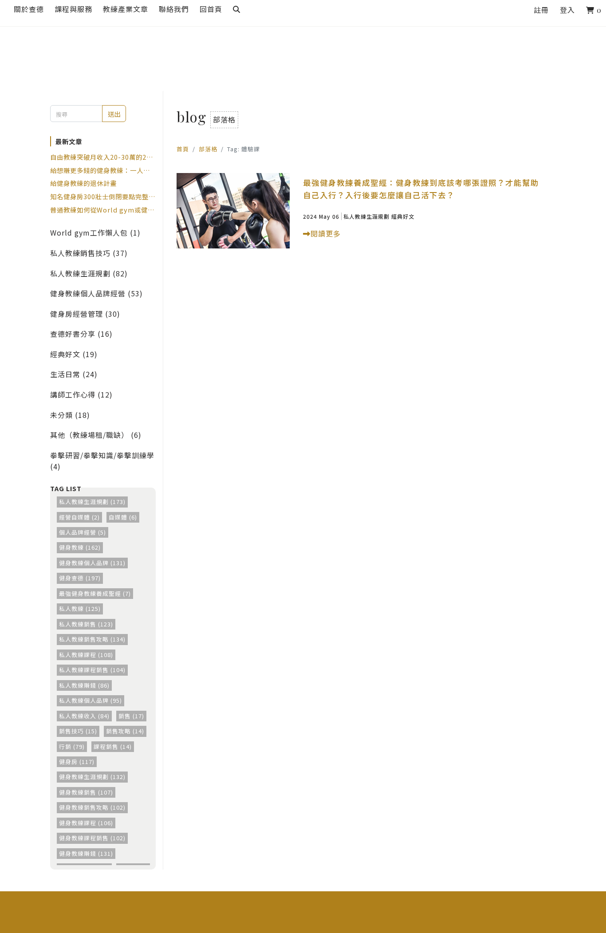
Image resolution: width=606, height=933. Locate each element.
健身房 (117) (76, 761)
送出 (114, 113)
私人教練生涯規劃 (366, 216)
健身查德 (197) (80, 578)
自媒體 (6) (123, 517)
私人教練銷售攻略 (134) (92, 639)
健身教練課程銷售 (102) (92, 838)
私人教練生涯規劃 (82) (89, 273)
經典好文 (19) (74, 354)
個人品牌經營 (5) (82, 532)
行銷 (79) (72, 746)
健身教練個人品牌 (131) (92, 563)
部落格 (208, 149)
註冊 (541, 10)
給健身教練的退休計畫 (83, 183)
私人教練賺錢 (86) (84, 685)
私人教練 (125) (80, 608)
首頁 (183, 149)
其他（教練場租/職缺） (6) (96, 434)
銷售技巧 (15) (78, 731)
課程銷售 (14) (113, 746)
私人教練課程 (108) (86, 654)
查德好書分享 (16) (81, 333)
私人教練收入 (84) (84, 716)
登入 (567, 10)
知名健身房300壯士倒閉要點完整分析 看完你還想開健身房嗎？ (102, 196)
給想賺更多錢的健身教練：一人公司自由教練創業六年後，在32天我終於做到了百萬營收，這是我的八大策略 (100, 170)
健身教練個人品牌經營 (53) (96, 293)
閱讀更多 (326, 233)
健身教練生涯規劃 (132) (92, 776)
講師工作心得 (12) (81, 394)
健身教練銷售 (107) (86, 792)
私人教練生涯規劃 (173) (92, 501)
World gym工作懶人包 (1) (95, 232)
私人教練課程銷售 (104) (92, 669)
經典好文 (402, 216)
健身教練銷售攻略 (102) (92, 807)
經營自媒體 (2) (79, 517)
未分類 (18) (70, 414)
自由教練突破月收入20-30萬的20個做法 (100, 157)
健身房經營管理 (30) (85, 313)
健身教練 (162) (80, 547)
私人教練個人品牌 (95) (90, 700)
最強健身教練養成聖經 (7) (95, 593)
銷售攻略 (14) (125, 731)
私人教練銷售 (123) (86, 624)
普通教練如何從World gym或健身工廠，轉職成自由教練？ (102, 210)
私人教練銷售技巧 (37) (89, 253)
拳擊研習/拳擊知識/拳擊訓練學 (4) (102, 461)
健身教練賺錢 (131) (86, 853)
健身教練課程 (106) (86, 823)
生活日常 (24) (74, 374)
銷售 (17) (131, 716)
